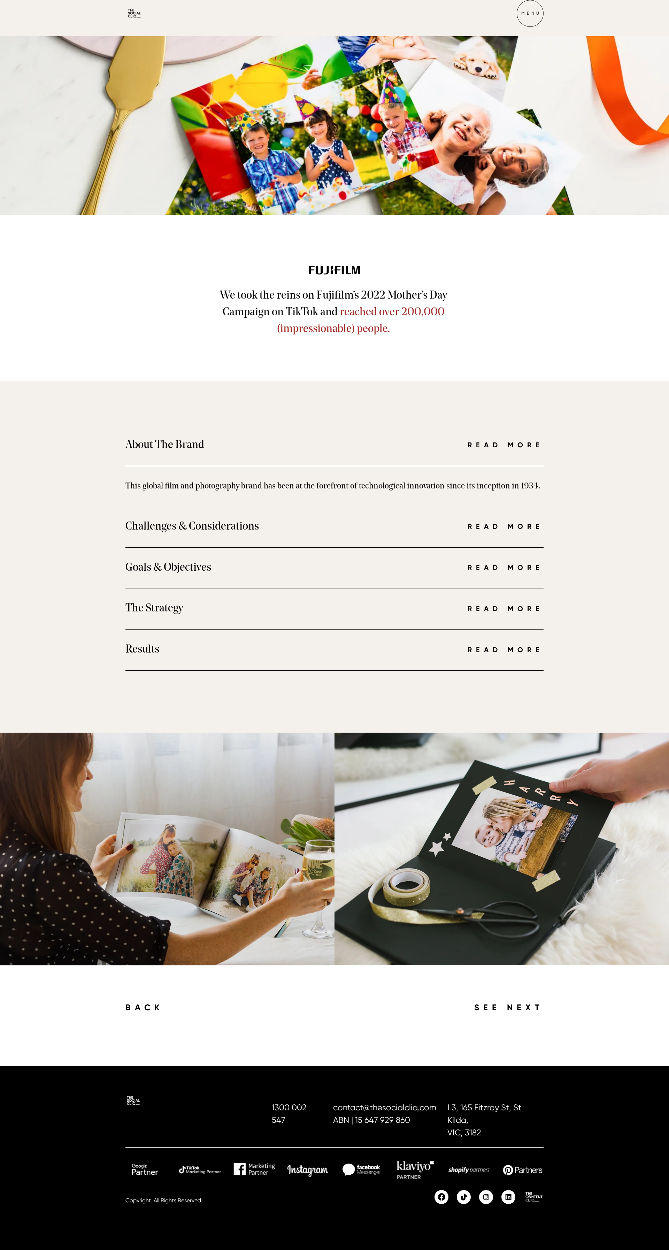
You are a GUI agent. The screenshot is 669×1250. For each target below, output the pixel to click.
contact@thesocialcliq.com (384, 1107)
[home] (146, 13)
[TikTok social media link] (464, 1197)
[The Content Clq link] (534, 1197)
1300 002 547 (289, 1114)
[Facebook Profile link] (441, 1197)
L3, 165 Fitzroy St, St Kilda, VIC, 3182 (484, 1120)
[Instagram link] (486, 1197)
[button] (530, 13)
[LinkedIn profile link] (508, 1197)
